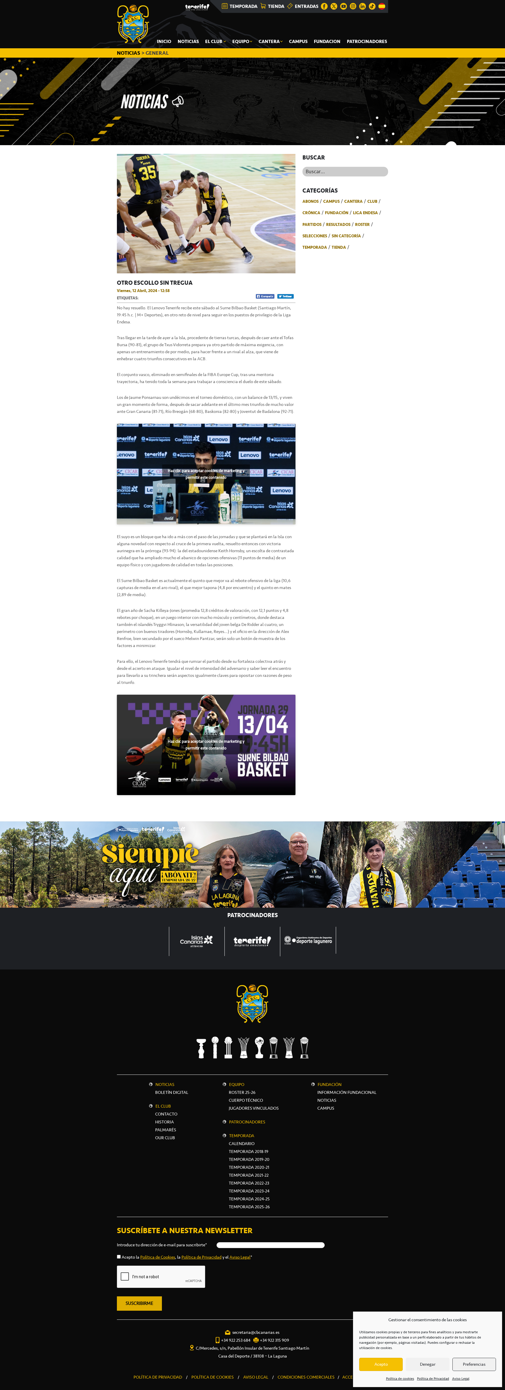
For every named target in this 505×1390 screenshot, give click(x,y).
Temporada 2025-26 (249, 1206)
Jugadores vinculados (254, 1108)
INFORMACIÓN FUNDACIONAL (346, 1092)
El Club (163, 1106)
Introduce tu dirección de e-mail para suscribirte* (162, 1244)
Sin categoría (346, 236)
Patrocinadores (247, 1121)
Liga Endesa (365, 213)
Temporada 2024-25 (249, 1198)
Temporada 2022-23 (249, 1183)
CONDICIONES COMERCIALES (306, 1377)
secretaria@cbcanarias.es (255, 1332)
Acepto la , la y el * (187, 1257)
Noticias (164, 1084)
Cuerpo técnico (246, 1100)
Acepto (381, 1364)
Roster (362, 224)
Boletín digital (171, 1092)
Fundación (336, 213)
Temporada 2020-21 (249, 1167)
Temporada (314, 247)
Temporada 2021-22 (249, 1175)
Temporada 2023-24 (249, 1191)
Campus (331, 201)
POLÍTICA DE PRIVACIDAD (158, 1377)
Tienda (339, 247)
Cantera (353, 201)
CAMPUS (325, 1108)
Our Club (165, 1137)
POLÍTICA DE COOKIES (212, 1377)
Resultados (338, 224)
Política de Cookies (157, 1257)
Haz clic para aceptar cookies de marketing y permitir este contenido (206, 474)
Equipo (236, 1084)
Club (372, 201)
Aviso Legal (460, 1378)
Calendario (242, 1143)
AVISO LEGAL (255, 1377)
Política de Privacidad (433, 1378)
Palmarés (165, 1129)
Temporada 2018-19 (248, 1151)
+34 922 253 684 (235, 1340)
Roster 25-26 (242, 1092)
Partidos (311, 224)
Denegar (427, 1364)
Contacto (166, 1114)
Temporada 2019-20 (249, 1159)
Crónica (311, 213)
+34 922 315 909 (274, 1340)
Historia (164, 1121)
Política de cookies (400, 1378)
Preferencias (474, 1364)
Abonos (310, 201)
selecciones (314, 236)
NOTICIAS (129, 53)
